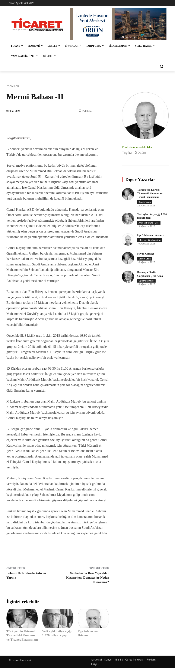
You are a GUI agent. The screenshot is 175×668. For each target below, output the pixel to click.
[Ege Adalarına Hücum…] (93, 618)
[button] (161, 66)
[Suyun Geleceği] (128, 258)
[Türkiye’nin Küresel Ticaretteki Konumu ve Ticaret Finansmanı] (22, 618)
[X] (46, 550)
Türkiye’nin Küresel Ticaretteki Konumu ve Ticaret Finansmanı (22, 635)
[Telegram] (75, 550)
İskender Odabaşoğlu (149, 239)
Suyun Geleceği (145, 253)
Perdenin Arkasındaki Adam (137, 147)
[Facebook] (36, 550)
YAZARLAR (12, 86)
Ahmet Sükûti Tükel (149, 222)
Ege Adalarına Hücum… (150, 235)
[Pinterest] (56, 550)
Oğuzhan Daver (146, 280)
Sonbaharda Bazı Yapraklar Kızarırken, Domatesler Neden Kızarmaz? (87, 577)
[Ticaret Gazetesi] (37, 24)
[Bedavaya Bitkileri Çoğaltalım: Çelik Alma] (128, 277)
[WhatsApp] (66, 550)
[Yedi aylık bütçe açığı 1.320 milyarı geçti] (57, 618)
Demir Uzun (145, 201)
